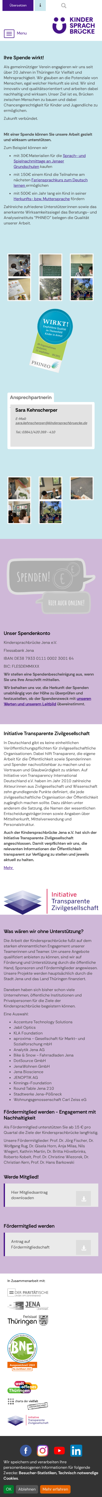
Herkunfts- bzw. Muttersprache (42, 198)
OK (8, 1489)
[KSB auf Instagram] (42, 1450)
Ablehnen (27, 1489)
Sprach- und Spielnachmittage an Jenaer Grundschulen (50, 161)
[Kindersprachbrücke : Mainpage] (73, 25)
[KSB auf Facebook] (26, 1450)
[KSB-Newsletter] (40, 5)
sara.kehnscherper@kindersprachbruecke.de (51, 423)
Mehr (9, 867)
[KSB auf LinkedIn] (76, 1450)
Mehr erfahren (55, 1489)
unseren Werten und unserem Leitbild (47, 701)
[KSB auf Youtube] (59, 1450)
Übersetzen (18, 5)
